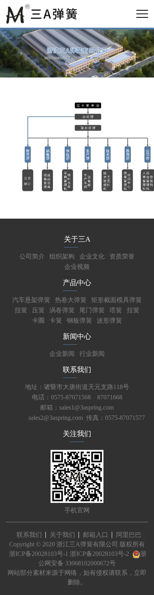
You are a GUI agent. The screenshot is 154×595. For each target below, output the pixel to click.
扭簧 (21, 310)
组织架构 (62, 256)
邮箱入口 (95, 534)
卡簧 (55, 320)
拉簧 (133, 310)
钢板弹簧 (79, 320)
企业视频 (77, 266)
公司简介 (32, 256)
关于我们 (62, 534)
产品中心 (77, 283)
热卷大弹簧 (70, 300)
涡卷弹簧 (62, 310)
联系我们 (77, 370)
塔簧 (115, 310)
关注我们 (77, 434)
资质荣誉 (122, 256)
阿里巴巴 (128, 534)
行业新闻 (92, 353)
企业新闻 (62, 353)
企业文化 (92, 256)
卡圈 (38, 320)
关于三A (77, 239)
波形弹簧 (109, 320)
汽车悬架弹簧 (31, 300)
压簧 (38, 310)
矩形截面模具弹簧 (116, 300)
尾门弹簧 (92, 310)
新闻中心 (77, 336)
